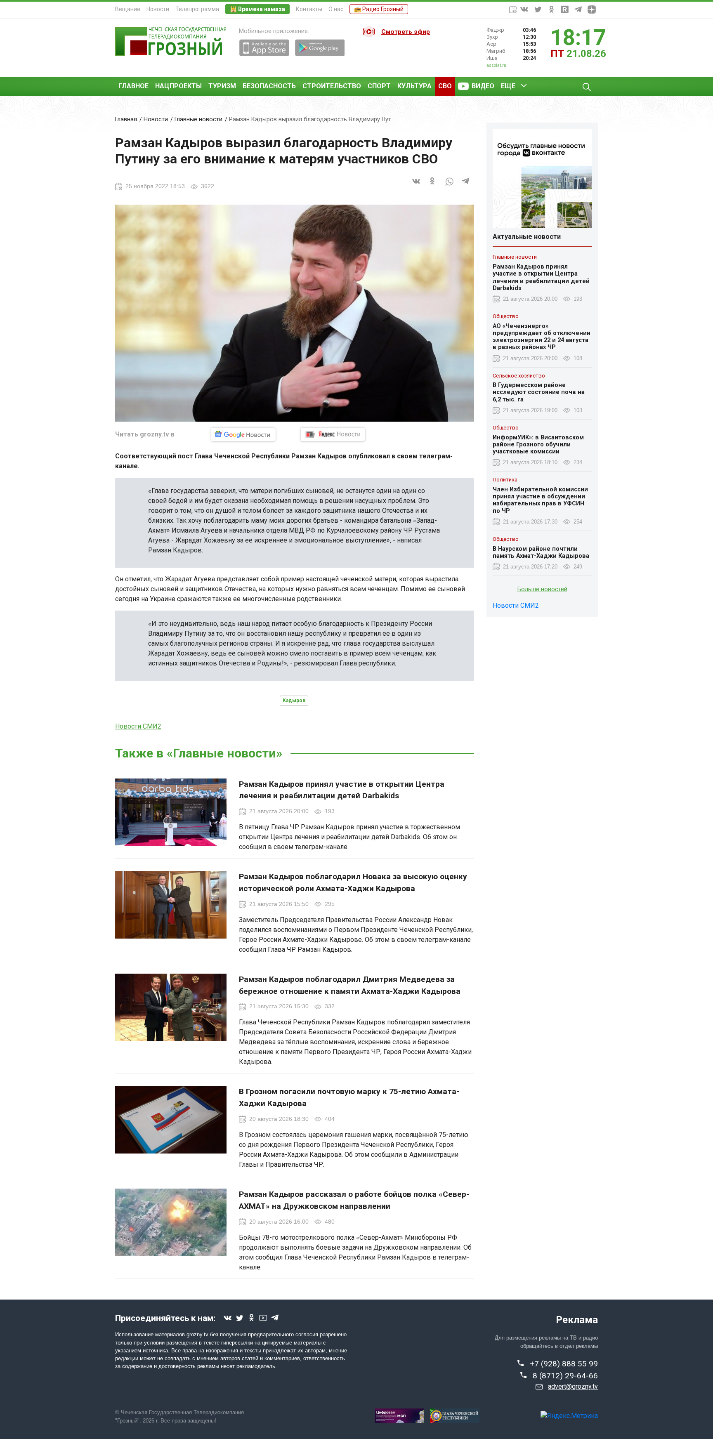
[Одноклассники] (433, 186)
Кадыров (294, 700)
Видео (483, 86)
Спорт (379, 86)
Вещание (127, 9)
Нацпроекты (178, 86)
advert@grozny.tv (573, 1386)
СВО (445, 86)
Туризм (222, 86)
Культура (414, 86)
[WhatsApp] (449, 186)
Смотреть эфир (405, 31)
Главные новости (198, 119)
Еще (508, 86)
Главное (133, 86)
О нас (335, 9)
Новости (157, 9)
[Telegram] (466, 186)
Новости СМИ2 (138, 726)
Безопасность (269, 86)
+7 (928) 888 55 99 (564, 1363)
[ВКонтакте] (416, 186)
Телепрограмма (197, 9)
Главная (126, 119)
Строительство (331, 86)
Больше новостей (542, 589)
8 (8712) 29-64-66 (565, 1375)
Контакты (309, 9)
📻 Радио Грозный (379, 9)
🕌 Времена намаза (257, 9)
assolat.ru (496, 65)
